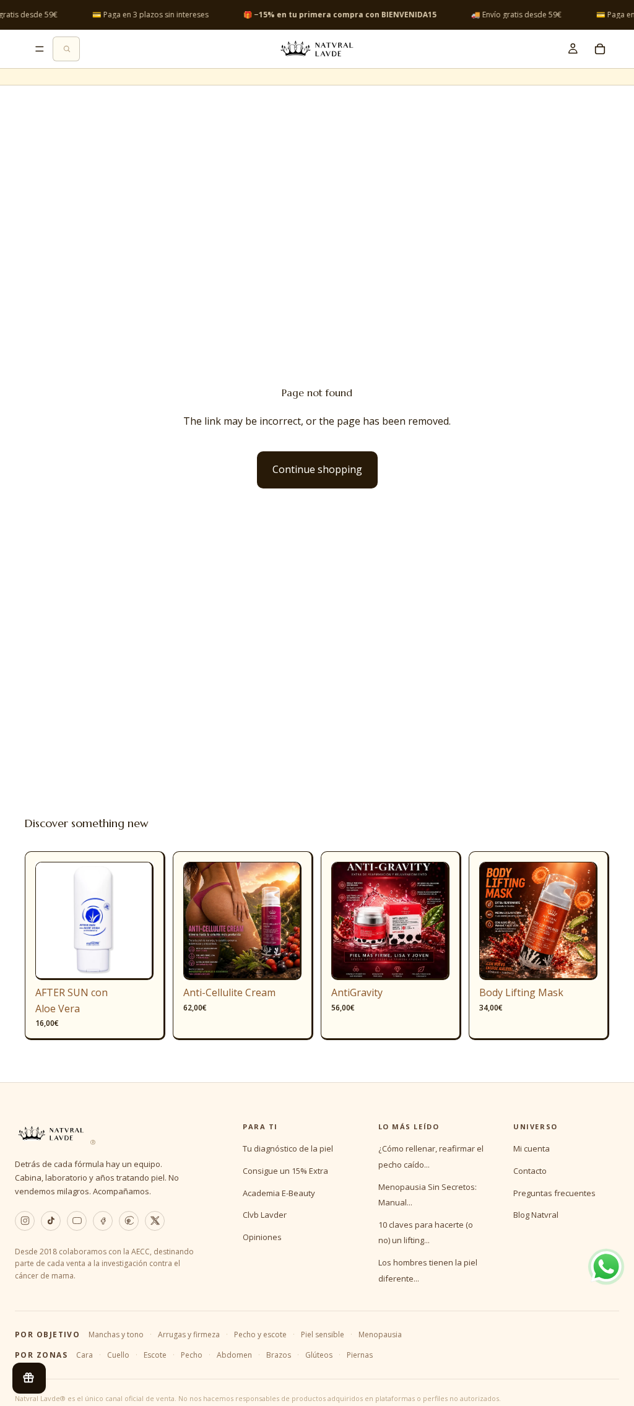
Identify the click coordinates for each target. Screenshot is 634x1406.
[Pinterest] (129, 1221)
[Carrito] (600, 49)
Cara (84, 1355)
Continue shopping (317, 469)
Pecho (191, 1355)
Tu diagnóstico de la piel (288, 1148)
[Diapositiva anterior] (49, 921)
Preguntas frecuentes (554, 1193)
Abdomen (234, 1355)
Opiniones (262, 1237)
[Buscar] (66, 49)
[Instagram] (25, 1221)
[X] (155, 1221)
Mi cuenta (531, 1148)
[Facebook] (103, 1221)
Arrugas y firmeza (189, 1334)
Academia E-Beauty (279, 1193)
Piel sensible (322, 1334)
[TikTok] (51, 1221)
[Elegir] (282, 961)
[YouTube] (77, 1221)
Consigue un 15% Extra (285, 1170)
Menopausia (380, 1334)
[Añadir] (134, 961)
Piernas (360, 1355)
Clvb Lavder (265, 1214)
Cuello (118, 1355)
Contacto (530, 1170)
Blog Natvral (535, 1214)
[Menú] (39, 49)
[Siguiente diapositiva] (140, 921)
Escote (155, 1355)
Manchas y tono (116, 1334)
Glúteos (318, 1355)
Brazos (278, 1355)
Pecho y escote (260, 1334)
